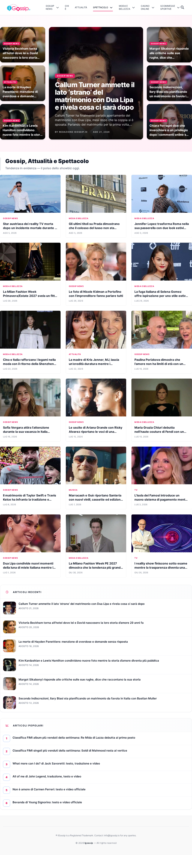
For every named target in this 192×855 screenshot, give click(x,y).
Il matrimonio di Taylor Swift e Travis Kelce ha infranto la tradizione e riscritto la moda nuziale (29, 499)
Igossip (89, 843)
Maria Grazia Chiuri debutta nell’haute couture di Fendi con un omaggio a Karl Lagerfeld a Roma (159, 432)
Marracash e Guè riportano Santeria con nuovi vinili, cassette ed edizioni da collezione (95, 499)
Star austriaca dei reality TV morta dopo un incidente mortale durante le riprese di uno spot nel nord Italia (30, 228)
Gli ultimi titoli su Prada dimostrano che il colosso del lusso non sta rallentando (94, 228)
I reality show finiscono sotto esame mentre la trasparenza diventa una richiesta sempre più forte (160, 567)
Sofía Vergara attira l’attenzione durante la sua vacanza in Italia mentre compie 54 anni (26, 432)
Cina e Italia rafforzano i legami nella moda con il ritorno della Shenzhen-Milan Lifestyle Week (29, 364)
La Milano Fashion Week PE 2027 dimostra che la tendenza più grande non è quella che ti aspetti (95, 567)
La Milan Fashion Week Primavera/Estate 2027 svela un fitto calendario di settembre (30, 296)
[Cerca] (182, 7)
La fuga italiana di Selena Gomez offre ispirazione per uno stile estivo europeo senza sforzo (161, 296)
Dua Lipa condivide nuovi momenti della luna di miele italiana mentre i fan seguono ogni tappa (28, 567)
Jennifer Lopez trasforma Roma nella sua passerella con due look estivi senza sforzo (161, 228)
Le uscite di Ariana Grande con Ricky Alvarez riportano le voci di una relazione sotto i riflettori (95, 432)
